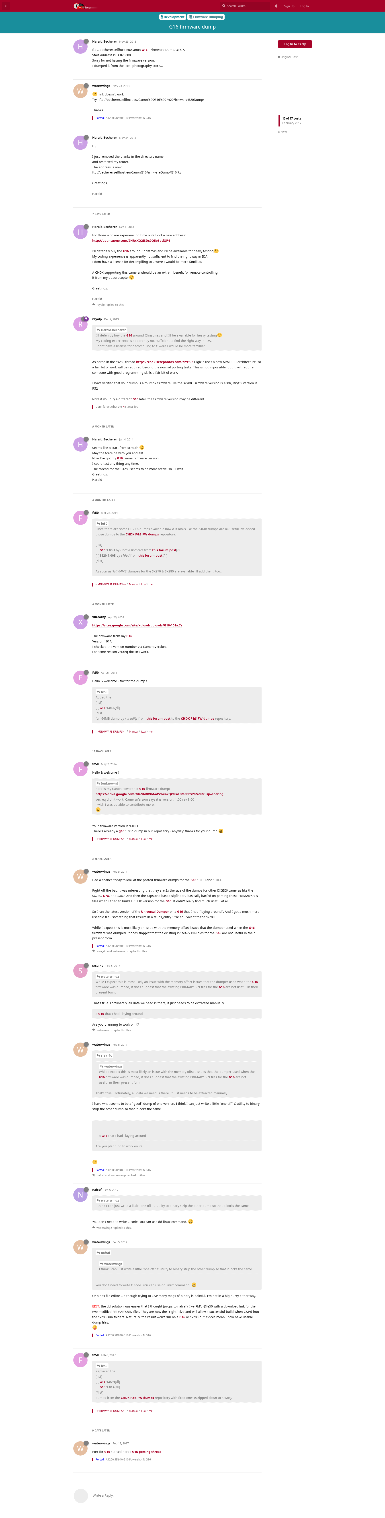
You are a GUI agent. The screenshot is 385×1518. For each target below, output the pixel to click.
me (151, 584)
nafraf (105, 1253)
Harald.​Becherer (113, 330)
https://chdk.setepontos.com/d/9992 (164, 362)
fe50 (104, 523)
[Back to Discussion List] (6, 6)
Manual (133, 584)
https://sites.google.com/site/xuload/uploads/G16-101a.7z (137, 625)
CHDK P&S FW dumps (142, 534)
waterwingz (110, 976)
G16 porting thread (147, 1452)
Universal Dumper (155, 911)
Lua (143, 584)
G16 (144, 50)
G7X (106, 896)
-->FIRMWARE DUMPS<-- (111, 584)
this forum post (164, 550)
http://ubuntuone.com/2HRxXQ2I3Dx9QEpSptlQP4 (131, 240)
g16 (121, 831)
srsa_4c (106, 1055)
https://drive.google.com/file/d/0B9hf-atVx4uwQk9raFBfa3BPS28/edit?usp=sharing (159, 794)
